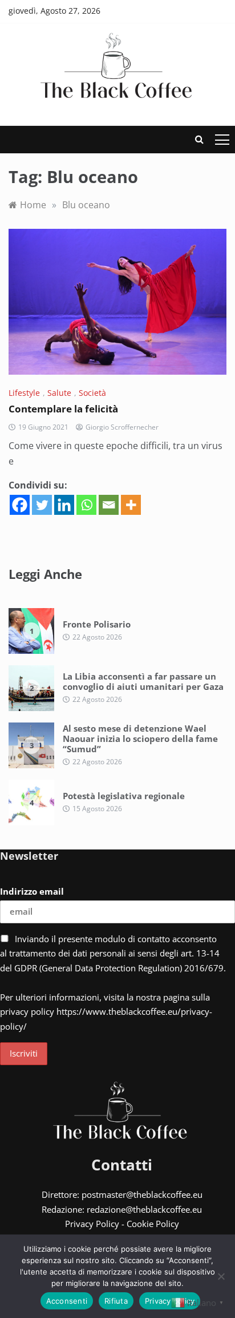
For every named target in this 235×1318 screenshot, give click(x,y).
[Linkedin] (64, 505)
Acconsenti (67, 1300)
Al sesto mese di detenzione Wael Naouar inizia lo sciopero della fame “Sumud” (140, 738)
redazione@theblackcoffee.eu (144, 1209)
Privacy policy (170, 1300)
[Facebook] (20, 505)
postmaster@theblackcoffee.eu (142, 1194)
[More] (131, 505)
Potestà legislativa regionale (124, 795)
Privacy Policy (92, 1223)
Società (92, 392)
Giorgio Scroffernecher (122, 427)
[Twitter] (42, 505)
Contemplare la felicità (63, 408)
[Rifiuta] (220, 1276)
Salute (59, 392)
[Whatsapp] (86, 505)
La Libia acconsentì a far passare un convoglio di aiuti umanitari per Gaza (143, 681)
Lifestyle (24, 392)
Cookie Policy (153, 1223)
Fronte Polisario (97, 624)
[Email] (109, 505)
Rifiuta (116, 1300)
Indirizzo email (32, 891)
